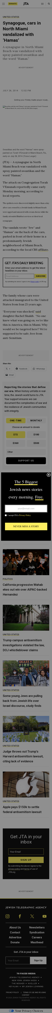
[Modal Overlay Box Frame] (26, 506)
